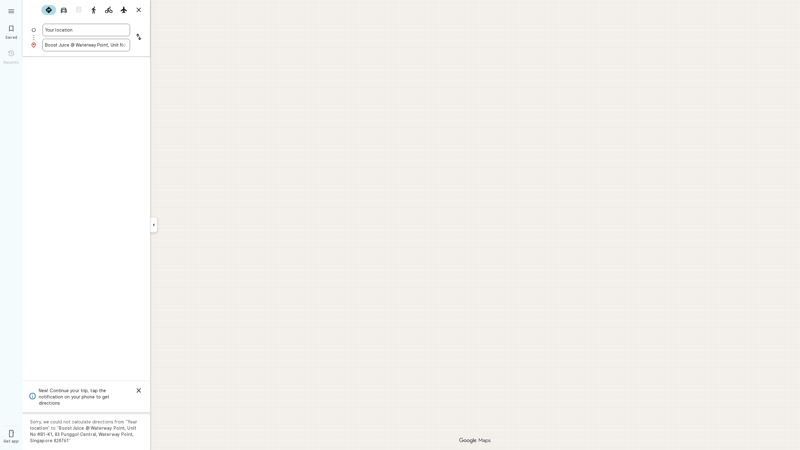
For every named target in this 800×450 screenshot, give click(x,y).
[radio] (48, 10)
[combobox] (86, 30)
